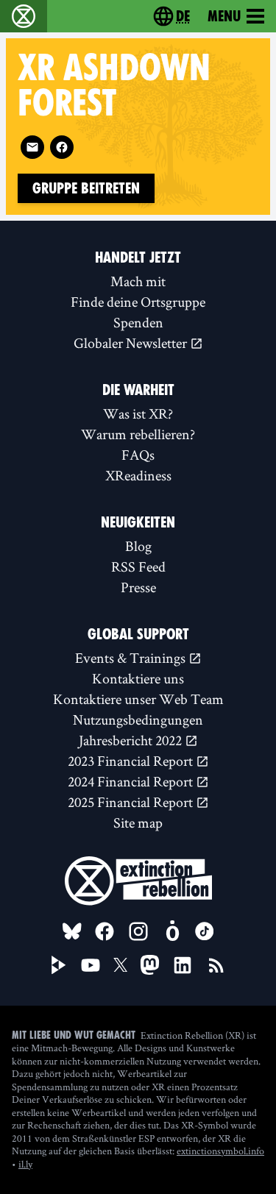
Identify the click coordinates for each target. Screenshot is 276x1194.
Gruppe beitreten (86, 188)
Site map (138, 822)
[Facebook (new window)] (62, 147)
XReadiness (138, 475)
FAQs (138, 454)
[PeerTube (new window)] (58, 965)
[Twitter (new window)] (120, 965)
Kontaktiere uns (138, 678)
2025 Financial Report (132, 801)
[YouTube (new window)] (90, 965)
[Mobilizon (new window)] (172, 931)
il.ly (25, 1163)
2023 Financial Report (132, 760)
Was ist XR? (138, 413)
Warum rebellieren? (138, 434)
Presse (138, 587)
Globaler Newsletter (132, 342)
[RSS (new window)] (216, 965)
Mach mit (138, 281)
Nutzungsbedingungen (138, 719)
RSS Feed (138, 566)
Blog (138, 545)
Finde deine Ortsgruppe (138, 301)
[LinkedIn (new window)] (182, 965)
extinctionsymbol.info (220, 1150)
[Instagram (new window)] (138, 931)
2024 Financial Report (132, 781)
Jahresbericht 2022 (132, 740)
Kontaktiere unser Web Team (138, 698)
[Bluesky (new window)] (72, 931)
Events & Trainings (131, 657)
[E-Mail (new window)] (32, 147)
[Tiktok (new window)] (204, 931)
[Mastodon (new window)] (150, 965)
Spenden (138, 322)
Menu (224, 16)
